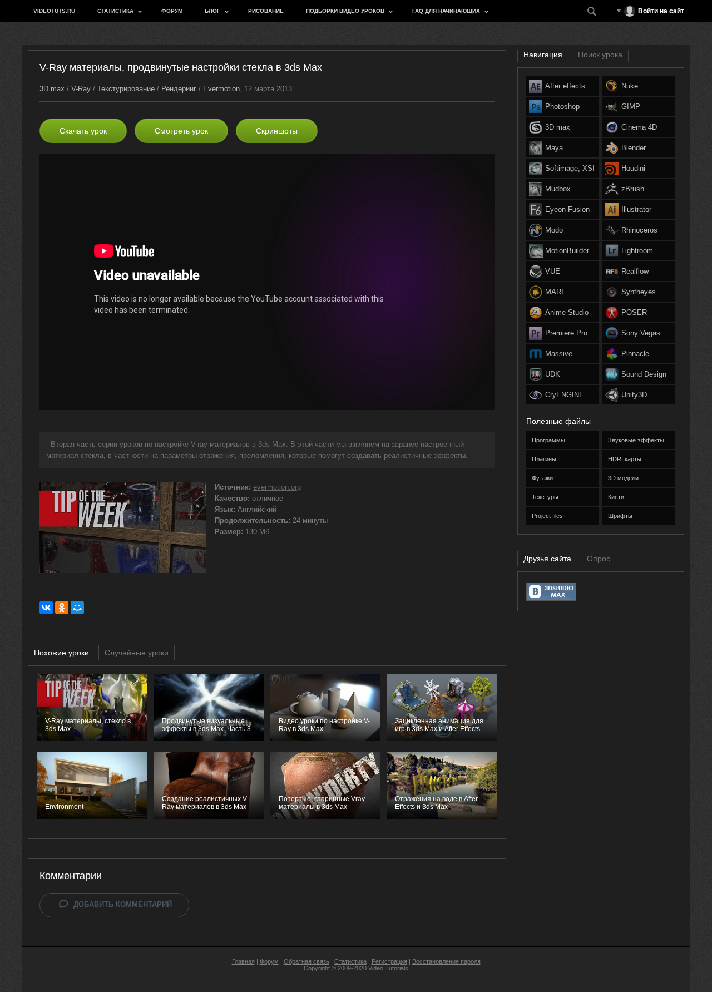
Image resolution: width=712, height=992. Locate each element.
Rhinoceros (639, 230)
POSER (634, 312)
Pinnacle (635, 353)
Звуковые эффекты (636, 440)
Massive (558, 353)
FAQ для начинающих (446, 11)
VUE (552, 271)
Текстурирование (126, 89)
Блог (212, 11)
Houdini (633, 168)
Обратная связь (306, 961)
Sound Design (643, 374)
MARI (554, 292)
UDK (552, 374)
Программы (548, 440)
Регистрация (389, 961)
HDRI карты (624, 459)
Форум (171, 11)
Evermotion (221, 89)
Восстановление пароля (446, 961)
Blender (633, 148)
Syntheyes (638, 292)
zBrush (632, 189)
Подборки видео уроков (345, 11)
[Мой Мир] (77, 607)
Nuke (629, 86)
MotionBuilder (567, 250)
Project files (547, 515)
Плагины (544, 459)
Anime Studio (567, 312)
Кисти (616, 496)
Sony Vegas (640, 333)
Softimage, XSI (570, 168)
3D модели (623, 478)
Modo (554, 230)
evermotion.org (277, 487)
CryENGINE (564, 395)
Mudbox (558, 189)
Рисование (266, 11)
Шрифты (620, 515)
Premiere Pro (566, 333)
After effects (565, 86)
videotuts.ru (54, 11)
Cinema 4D (639, 127)
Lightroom (637, 250)
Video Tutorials (388, 968)
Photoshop (562, 106)
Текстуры (545, 496)
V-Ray (81, 89)
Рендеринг (178, 89)
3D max (52, 89)
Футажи (542, 478)
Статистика (115, 11)
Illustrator (636, 209)
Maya (554, 148)
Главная (243, 961)
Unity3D (634, 395)
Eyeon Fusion (567, 209)
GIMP (630, 106)
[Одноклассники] (61, 607)
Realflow (635, 271)
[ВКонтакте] (46, 607)
